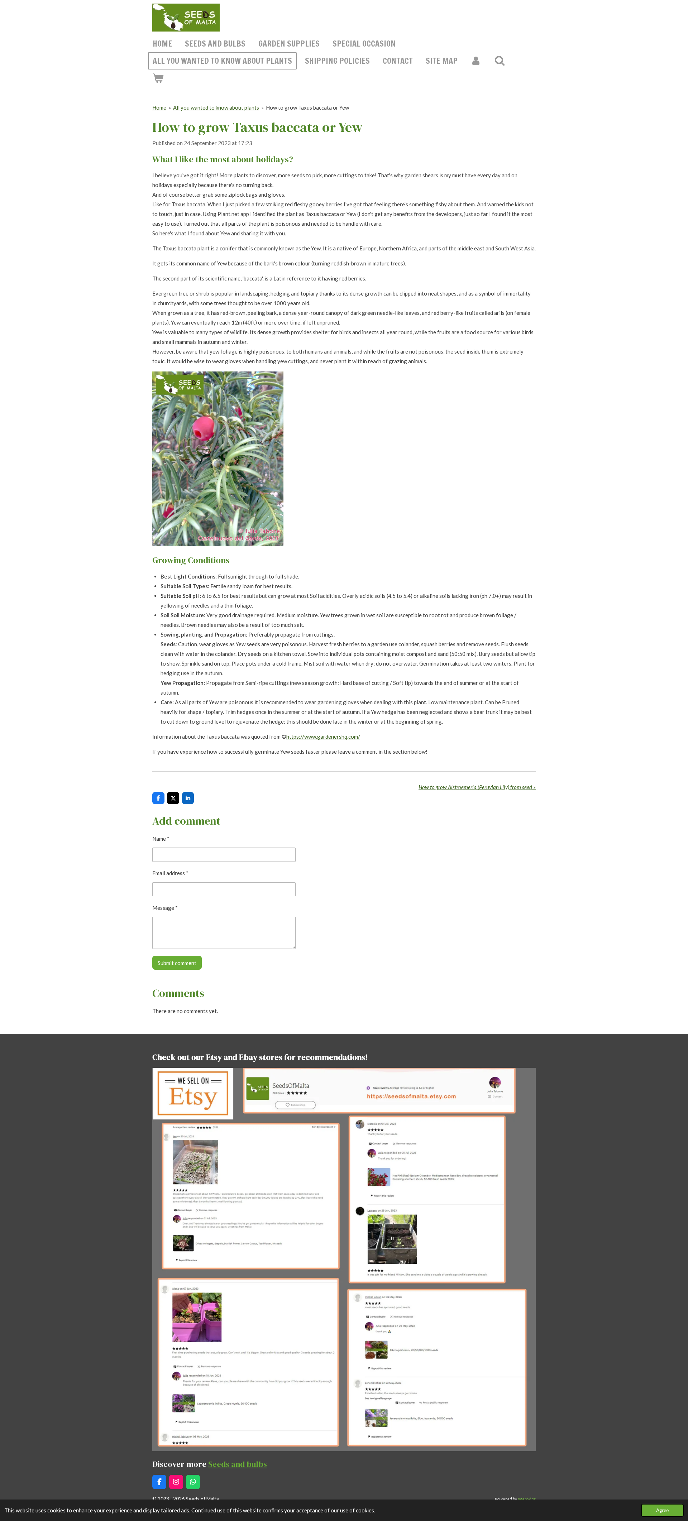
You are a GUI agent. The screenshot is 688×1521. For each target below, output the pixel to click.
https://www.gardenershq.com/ (323, 736)
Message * (165, 908)
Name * (160, 838)
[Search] (500, 60)
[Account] (476, 60)
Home (159, 107)
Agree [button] (662, 1510)
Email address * (170, 873)
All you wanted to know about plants (216, 107)
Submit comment (177, 963)
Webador (527, 1498)
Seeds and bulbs (237, 1464)
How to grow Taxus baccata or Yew (307, 107)
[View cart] (158, 78)
